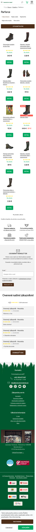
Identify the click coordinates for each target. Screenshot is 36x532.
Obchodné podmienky (18, 400)
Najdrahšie (23, 17)
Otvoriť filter (18, 26)
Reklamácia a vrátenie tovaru (18, 405)
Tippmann (12, 477)
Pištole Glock (29, 476)
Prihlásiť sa (8, 284)
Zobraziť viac (18, 352)
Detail (9, 62)
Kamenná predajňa (18, 418)
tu (19, 517)
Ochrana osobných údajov (18, 403)
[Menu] (32, 2)
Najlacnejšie (14, 17)
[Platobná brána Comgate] (23, 489)
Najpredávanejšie (7, 20)
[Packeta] (23, 483)
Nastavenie (17, 521)
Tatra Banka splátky (21, 477)
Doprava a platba (18, 398)
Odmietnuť (9, 527)
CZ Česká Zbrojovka (8, 476)
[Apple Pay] (23, 496)
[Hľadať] (22, 2)
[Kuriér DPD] (12, 483)
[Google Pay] (18, 503)
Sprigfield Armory (20, 476)
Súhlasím (25, 527)
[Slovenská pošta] (12, 489)
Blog (18, 423)
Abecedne (17, 20)
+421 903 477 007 (20, 377)
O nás (18, 416)
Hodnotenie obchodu (18, 295)
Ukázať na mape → (18, 452)
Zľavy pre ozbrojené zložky (18, 421)
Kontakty (18, 396)
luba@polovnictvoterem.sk (19, 383)
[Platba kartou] (12, 496)
